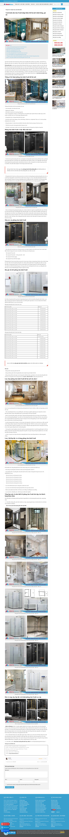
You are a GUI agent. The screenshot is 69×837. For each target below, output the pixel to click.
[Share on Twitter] (42, 761)
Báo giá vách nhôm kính (57, 22)
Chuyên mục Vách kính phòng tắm (40, 809)
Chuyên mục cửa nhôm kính (39, 804)
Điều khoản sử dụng (54, 800)
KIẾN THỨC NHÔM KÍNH (44, 4)
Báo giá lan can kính (57, 31)
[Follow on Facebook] (52, 809)
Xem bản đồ (21, 826)
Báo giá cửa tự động (57, 37)
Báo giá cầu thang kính (57, 33)
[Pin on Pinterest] (45, 761)
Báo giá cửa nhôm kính (57, 12)
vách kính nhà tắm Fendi (42, 73)
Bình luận (7, 770)
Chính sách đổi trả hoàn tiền (55, 805)
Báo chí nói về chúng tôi (23, 801)
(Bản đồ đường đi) (10, 804)
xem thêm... (8, 812)
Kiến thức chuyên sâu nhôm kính (40, 800)
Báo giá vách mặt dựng (57, 20)
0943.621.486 (58, 43)
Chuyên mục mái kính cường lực (40, 806)
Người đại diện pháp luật (23, 805)
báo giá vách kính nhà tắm (21, 363)
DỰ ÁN (37, 4)
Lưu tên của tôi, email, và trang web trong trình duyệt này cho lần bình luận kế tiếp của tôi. (23, 784)
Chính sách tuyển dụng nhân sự (56, 808)
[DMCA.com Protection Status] (62, 832)
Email (21, 779)
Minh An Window (9, 726)
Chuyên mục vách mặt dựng (39, 810)
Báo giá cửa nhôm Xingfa (58, 18)
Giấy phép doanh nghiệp (23, 808)
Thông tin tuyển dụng (23, 809)
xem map (10, 822)
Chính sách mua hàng (54, 804)
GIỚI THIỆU (22, 4)
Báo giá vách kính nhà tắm (58, 35)
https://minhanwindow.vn (13, 753)
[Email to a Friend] (43, 761)
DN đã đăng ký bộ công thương (24, 804)
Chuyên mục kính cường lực (39, 801)
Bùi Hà (10, 758)
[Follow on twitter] (56, 809)
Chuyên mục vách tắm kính (16, 9)
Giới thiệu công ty (22, 800)
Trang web (36, 779)
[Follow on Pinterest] (53, 809)
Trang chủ (8, 9)
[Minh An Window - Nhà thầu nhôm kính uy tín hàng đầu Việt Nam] (8, 4)
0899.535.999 (58, 45)
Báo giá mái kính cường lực (58, 29)
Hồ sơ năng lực (22, 806)
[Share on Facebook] (41, 761)
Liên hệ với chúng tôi (23, 810)
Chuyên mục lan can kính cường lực (40, 808)
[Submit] (62, 4)
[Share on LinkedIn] (46, 761)
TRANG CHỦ (17, 4)
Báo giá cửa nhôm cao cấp (58, 14)
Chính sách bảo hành (54, 801)
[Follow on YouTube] (54, 809)
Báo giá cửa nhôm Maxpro (58, 16)
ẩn (10, 45)
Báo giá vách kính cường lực (58, 27)
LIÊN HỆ (50, 4)
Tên (6, 779)
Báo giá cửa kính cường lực (58, 25)
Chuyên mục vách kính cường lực (40, 805)
